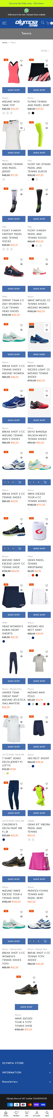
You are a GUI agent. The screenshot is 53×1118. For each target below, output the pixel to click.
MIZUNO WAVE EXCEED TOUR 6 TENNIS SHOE (12, 894)
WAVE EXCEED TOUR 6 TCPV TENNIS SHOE (24, 1022)
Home (4, 42)
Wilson (30, 428)
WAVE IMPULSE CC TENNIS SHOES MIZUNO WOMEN (39, 303)
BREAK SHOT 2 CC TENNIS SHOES (13, 495)
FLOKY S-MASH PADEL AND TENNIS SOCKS (37, 234)
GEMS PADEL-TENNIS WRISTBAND (36, 563)
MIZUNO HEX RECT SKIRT (36, 628)
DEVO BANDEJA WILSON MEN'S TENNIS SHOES (37, 435)
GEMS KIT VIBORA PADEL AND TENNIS (39, 828)
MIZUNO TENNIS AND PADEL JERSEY (12, 167)
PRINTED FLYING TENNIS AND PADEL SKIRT (38, 894)
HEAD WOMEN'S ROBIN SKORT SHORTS (12, 630)
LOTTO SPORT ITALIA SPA (13, 754)
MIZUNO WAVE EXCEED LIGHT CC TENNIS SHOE (13, 563)
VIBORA (31, 821)
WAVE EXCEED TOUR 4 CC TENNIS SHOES (37, 497)
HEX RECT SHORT (38, 758)
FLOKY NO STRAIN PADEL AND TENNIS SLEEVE (39, 167)
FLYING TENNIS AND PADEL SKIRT (39, 103)
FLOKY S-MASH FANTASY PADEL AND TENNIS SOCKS (12, 236)
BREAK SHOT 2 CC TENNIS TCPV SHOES (39, 956)
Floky (30, 160)
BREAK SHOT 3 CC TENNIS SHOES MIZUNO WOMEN (13, 369)
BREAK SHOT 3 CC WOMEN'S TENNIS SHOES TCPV (13, 958)
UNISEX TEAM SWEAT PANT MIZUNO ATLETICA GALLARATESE (13, 698)
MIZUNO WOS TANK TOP (11, 103)
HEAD (4, 296)
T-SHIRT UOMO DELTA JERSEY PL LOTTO (12, 762)
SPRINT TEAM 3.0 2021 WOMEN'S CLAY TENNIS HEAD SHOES (13, 305)
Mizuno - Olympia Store (11, 689)
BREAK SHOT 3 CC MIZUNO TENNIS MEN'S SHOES (13, 435)
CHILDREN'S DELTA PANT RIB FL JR (12, 828)
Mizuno (5, 98)
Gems (30, 556)
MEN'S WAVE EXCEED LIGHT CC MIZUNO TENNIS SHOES (39, 371)
